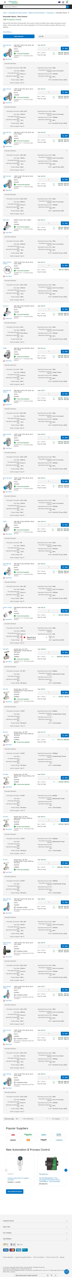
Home (5, 13)
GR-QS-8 (5, 306)
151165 (5, 348)
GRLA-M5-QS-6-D (7, 133)
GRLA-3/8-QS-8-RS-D (7, 262)
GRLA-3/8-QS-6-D (7, 434)
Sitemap (62, 1257)
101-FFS (5, 859)
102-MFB (5, 774)
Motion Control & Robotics (37, 13)
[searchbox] (34, 6)
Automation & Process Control (18, 13)
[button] (5, 2)
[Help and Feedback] (66, 1271)
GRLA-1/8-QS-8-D (7, 89)
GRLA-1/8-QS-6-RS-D (7, 987)
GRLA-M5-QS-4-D (7, 45)
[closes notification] (46, 637)
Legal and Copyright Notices (23, 1257)
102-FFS (5, 732)
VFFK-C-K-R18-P (7, 608)
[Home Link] (17, 2)
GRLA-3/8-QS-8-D (7, 1074)
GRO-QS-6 (6, 220)
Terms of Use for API (52, 1257)
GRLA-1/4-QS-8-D (7, 1030)
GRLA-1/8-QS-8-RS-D (7, 943)
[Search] (67, 6)
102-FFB (5, 689)
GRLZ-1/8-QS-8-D (7, 478)
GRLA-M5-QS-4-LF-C (7, 564)
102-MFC (5, 816)
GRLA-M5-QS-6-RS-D (7, 391)
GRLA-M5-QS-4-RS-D (7, 899)
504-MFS (5, 649)
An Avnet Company (8, 1267)
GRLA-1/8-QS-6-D (7, 176)
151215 (5, 521)
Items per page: (9, 1119)
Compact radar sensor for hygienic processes (18, 1179)
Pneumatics (50, 13)
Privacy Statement (8, 1257)
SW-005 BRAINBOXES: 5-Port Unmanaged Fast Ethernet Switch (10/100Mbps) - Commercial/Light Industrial (49, 1179)
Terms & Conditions (38, 1257)
